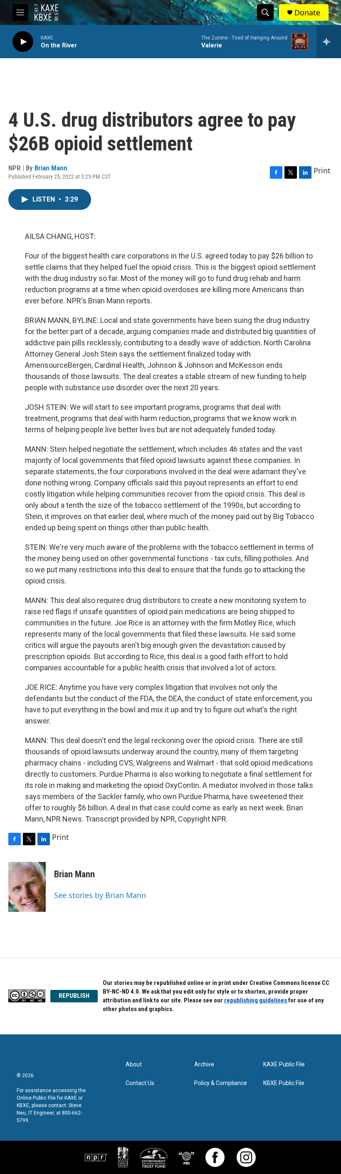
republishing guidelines (256, 1000)
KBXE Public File (283, 1083)
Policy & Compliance (220, 1083)
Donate (307, 12)
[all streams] (328, 41)
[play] (23, 42)
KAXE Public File (284, 1064)
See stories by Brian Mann (100, 895)
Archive (204, 1064)
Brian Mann (51, 168)
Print (322, 170)
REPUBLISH (74, 995)
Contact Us (140, 1083)
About (134, 1064)
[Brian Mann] (27, 887)
